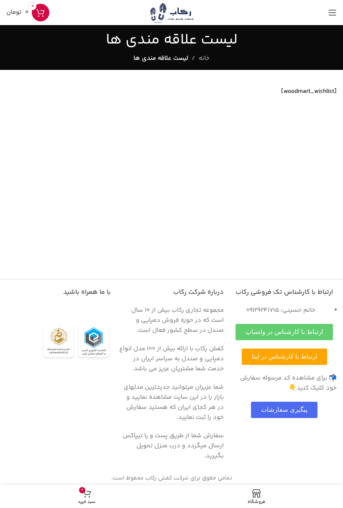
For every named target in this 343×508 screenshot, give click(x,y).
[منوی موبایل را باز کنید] (332, 12)
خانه (204, 58)
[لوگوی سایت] (171, 12)
